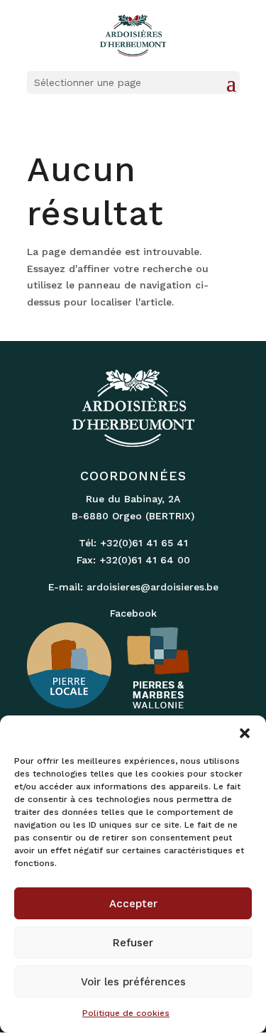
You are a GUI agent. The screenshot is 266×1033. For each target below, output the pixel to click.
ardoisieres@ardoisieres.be (152, 587)
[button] (245, 733)
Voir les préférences (133, 981)
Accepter (133, 903)
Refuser (133, 942)
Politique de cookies (126, 1013)
